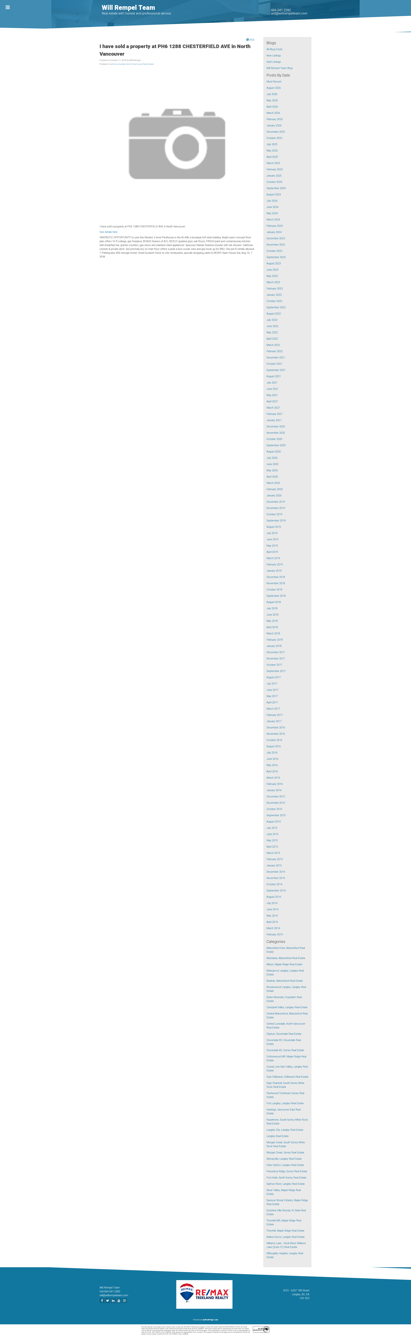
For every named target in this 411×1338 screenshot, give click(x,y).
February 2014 (275, 934)
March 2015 (273, 853)
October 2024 (274, 182)
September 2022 (276, 307)
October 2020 (274, 439)
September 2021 (276, 370)
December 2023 (276, 238)
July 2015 (272, 828)
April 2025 (272, 157)
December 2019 (276, 502)
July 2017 (272, 684)
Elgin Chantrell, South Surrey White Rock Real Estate (285, 1085)
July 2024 (272, 201)
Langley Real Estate (278, 1136)
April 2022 (272, 339)
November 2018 (276, 583)
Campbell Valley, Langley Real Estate (287, 1007)
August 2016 (274, 746)
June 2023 (272, 270)
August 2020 (274, 452)
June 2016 (272, 759)
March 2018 (273, 633)
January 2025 (274, 176)
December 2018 (276, 577)
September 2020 (276, 445)
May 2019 (272, 546)
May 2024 (272, 213)
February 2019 (275, 564)
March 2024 (273, 220)
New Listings (274, 56)
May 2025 (272, 151)
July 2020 (272, 458)
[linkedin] (113, 1301)
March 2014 (273, 928)
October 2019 (274, 514)
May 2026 (272, 100)
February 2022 (275, 351)
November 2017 (276, 659)
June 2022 (272, 326)
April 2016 (272, 771)
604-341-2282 (281, 10)
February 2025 (275, 169)
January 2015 (274, 866)
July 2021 (272, 383)
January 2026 (274, 126)
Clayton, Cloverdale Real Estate (284, 1034)
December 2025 (276, 132)
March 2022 (273, 345)
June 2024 (272, 207)
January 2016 (274, 790)
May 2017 (272, 696)
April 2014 (272, 922)
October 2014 (274, 884)
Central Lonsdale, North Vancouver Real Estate (131, 64)
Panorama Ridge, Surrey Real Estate (287, 1171)
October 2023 (274, 251)
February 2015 (275, 859)
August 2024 (274, 194)
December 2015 (276, 797)
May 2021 (272, 395)
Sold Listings (274, 62)
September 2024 (276, 188)
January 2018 (274, 646)
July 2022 (272, 320)
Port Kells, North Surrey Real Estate (286, 1178)
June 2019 (272, 539)
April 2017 (272, 702)
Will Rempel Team (128, 8)
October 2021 (274, 364)
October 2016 (274, 740)
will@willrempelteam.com (289, 13)
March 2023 (273, 282)
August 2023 (274, 263)
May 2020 (272, 470)
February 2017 (275, 715)
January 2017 (274, 721)
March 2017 (273, 709)
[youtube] (119, 1301)
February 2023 (275, 289)
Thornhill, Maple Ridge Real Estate (285, 1231)
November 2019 (276, 508)
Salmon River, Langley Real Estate (286, 1184)
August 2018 (274, 602)
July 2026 (272, 94)
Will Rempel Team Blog (280, 68)
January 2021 (274, 420)
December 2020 (276, 427)
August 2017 (274, 677)
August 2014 (274, 897)
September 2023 (276, 257)
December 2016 (276, 728)
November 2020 (276, 433)
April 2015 (272, 847)
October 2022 (274, 301)
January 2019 (274, 571)
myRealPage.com (210, 1319)
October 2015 (274, 809)
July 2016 (272, 753)
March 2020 (273, 483)
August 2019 (274, 527)
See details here (109, 232)
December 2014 (276, 872)
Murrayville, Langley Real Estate (284, 1159)
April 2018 (272, 627)
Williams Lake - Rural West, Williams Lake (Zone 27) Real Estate (286, 1245)
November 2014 (276, 878)
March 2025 (273, 163)
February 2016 (275, 784)
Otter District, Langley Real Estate (285, 1165)
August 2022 (274, 314)
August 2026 (274, 88)
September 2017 (276, 671)
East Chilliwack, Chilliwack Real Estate (287, 1077)
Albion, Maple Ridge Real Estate (284, 964)
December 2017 (276, 652)
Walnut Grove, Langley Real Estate (286, 1237)
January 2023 (274, 295)
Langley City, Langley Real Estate (285, 1130)
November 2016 (276, 734)
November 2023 (276, 245)
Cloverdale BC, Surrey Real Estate (285, 1050)
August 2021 (274, 376)
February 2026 (275, 119)
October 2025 (274, 138)
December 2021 (276, 358)
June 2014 (272, 909)
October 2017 (274, 665)
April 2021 (272, 401)
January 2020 (274, 496)
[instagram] (125, 1301)
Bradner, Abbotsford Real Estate (285, 981)
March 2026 (273, 113)
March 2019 (273, 558)
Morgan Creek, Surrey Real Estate (285, 1153)
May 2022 (272, 332)
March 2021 (273, 408)
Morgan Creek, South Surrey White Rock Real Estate (286, 1144)
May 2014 (272, 916)
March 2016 (273, 778)
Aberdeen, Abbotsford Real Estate (286, 958)
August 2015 (274, 822)
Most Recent (274, 82)
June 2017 (272, 690)
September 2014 (276, 891)
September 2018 (276, 596)
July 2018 (272, 608)
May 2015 (272, 840)
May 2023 (272, 276)
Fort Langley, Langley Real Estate (285, 1103)
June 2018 (272, 615)
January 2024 (274, 232)
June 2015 (272, 834)
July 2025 (272, 144)
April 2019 (272, 552)
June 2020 (272, 464)
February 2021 (275, 414)
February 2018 (275, 640)
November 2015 (276, 803)
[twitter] (108, 1301)
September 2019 (276, 521)
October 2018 (274, 590)
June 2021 (272, 389)
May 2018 (272, 621)
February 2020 (275, 489)
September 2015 (276, 815)
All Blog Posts (274, 49)
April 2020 (272, 477)
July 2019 (272, 533)
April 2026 (272, 107)
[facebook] (102, 1301)
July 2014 (272, 903)
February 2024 (275, 226)
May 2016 (272, 765)
